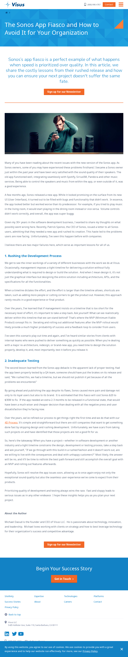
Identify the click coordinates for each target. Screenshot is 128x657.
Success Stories (13, 601)
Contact (109, 4)
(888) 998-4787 (94, 4)
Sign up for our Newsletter (64, 91)
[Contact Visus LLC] (6, 622)
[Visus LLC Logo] (19, 4)
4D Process (11, 422)
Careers (68, 601)
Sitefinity (9, 596)
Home (6, 13)
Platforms (99, 596)
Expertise (39, 596)
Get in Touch (62, 579)
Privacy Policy (11, 607)
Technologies (70, 596)
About (37, 601)
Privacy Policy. (90, 651)
